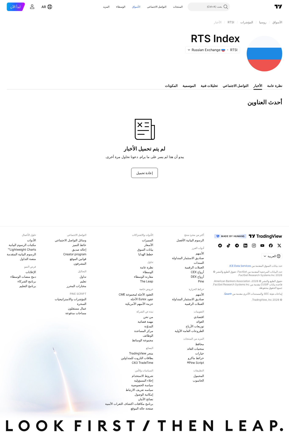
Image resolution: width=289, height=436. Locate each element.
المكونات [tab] (171, 85)
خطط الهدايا (145, 254)
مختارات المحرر (76, 286)
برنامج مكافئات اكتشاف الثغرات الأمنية (129, 403)
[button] (170, 7)
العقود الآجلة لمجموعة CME (136, 294)
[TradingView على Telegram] (237, 246)
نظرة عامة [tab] (274, 85)
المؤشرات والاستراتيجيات (70, 299)
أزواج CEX (197, 272)
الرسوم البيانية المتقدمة (21, 254)
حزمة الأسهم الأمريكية (139, 303)
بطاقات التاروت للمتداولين (137, 358)
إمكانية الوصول (144, 394)
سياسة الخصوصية (142, 385)
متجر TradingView (141, 353)
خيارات (199, 353)
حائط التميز (79, 245)
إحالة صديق (79, 249)
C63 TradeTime (142, 362)
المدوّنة (148, 326)
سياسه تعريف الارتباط (139, 390)
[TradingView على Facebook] (271, 246)
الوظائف (148, 335)
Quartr (228, 293)
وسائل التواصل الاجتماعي (70, 240)
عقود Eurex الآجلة (142, 299)
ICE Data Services (240, 265)
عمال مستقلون (77, 308)
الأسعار (148, 245)
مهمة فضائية (145, 321)
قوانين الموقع (78, 259)
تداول (83, 276)
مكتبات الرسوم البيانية (22, 245)
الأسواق (136, 6)
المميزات (147, 240)
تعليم (83, 281)
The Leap (146, 281)
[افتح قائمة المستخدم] (32, 7)
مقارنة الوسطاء (143, 276)
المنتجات (178, 6)
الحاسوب (198, 380)
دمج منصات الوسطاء (23, 276)
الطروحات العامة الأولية (189, 331)
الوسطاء (120, 6)
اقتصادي (199, 317)
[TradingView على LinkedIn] (245, 246)
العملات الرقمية (194, 267)
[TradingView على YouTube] (262, 246)
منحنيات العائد (195, 348)
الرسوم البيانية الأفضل (190, 240)
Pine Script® (195, 362)
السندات (199, 262)
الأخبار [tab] (257, 85)
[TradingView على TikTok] (228, 246)
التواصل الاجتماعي (156, 6)
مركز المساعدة (143, 331)
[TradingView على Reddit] (220, 246)
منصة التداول (28, 259)
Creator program (74, 254)
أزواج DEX (197, 276)
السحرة (81, 303)
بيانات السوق (145, 249)
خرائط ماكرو (196, 358)
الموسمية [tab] (189, 85)
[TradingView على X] (279, 246)
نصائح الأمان (145, 399)
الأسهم (200, 253)
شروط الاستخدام (142, 376)
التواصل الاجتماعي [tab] (235, 85)
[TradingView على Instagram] (254, 246)
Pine (201, 281)
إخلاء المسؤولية (143, 380)
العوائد (200, 321)
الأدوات (31, 240)
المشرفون (80, 263)
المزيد (106, 6)
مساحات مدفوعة (75, 313)
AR (43, 7)
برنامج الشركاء (27, 281)
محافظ (199, 344)
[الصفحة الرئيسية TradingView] (278, 7)
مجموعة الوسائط (142, 340)
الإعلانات (31, 272)
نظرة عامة (146, 267)
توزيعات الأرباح (195, 326)
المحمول (198, 376)
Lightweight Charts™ (22, 249)
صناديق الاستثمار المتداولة (188, 258)
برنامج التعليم (27, 286)
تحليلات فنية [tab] (209, 85)
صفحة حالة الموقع (142, 408)
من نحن (148, 317)
